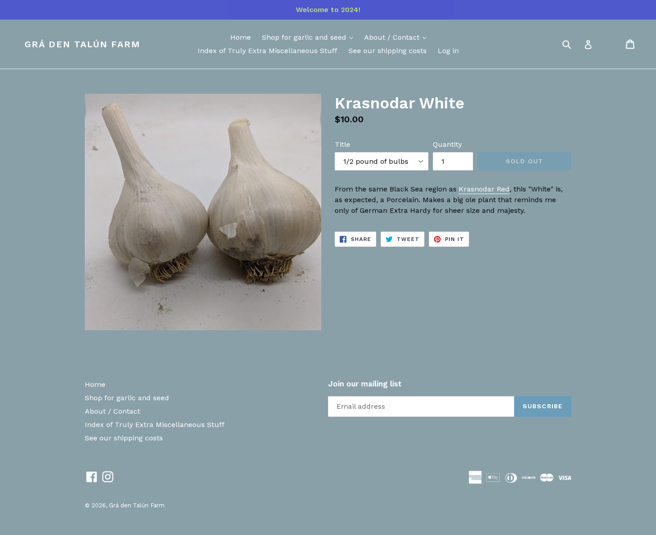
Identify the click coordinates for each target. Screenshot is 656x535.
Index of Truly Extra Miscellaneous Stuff (267, 50)
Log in (448, 50)
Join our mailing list (365, 383)
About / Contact (393, 37)
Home (240, 37)
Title (342, 144)
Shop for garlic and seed (305, 37)
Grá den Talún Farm (82, 44)
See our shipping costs (388, 50)
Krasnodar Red (484, 189)
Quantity (447, 144)
